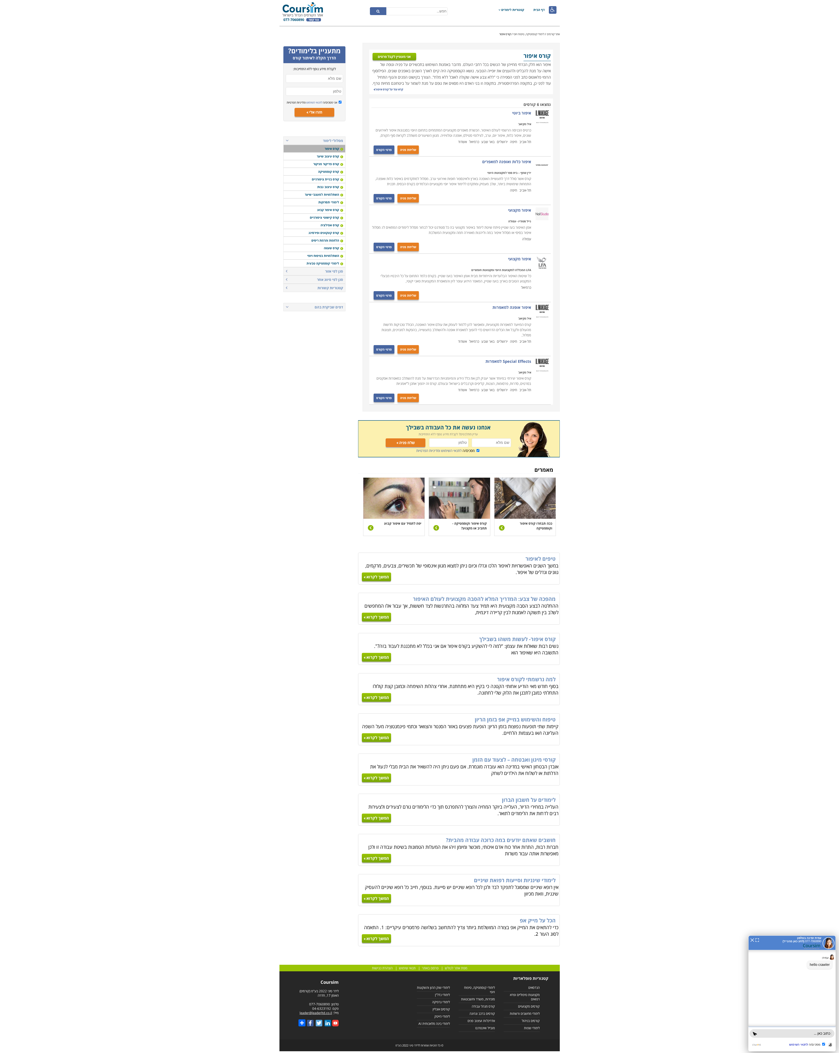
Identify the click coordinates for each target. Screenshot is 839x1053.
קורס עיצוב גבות (328, 187)
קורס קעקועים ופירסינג (324, 233)
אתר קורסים (553, 34)
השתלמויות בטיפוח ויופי (323, 256)
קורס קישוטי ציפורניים (324, 217)
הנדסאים (534, 987)
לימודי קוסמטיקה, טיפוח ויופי (528, 34)
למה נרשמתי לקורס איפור (526, 679)
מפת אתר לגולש (456, 968)
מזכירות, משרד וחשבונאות (478, 999)
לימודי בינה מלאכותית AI (434, 1023)
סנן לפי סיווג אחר (330, 279)
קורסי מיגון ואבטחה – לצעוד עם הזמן (514, 759)
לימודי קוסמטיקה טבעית (323, 263)
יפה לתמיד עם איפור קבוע (402, 523)
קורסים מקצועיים (529, 1006)
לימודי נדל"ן (442, 994)
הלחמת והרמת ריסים (325, 240)
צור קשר (314, 19)
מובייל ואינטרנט (485, 1028)
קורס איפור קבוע (328, 210)
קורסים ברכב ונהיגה (482, 1013)
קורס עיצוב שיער (328, 156)
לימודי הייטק (442, 1016)
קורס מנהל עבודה (483, 1006)
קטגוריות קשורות (330, 287)
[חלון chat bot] (792, 993)
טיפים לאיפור (540, 558)
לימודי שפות (532, 1028)
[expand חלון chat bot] (757, 939)
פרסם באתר (430, 968)
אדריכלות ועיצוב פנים (481, 1020)
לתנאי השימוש (314, 102)
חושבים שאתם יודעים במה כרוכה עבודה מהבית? (501, 840)
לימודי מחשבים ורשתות (525, 1013)
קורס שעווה (331, 248)
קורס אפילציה (330, 225)
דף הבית (539, 10)
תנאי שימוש (407, 968)
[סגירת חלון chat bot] (752, 939)
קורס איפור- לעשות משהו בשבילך (517, 639)
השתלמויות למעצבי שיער (322, 194)
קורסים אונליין (441, 1009)
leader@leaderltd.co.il (316, 1013)
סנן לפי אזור (334, 271)
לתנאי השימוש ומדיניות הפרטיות (439, 450)
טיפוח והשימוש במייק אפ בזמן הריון (515, 719)
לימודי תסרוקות (328, 202)
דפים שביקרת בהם (329, 307)
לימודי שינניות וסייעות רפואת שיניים (515, 880)
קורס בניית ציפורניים (325, 179)
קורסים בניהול (531, 1020)
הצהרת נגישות (382, 968)
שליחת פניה (408, 150)
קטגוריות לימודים (512, 10)
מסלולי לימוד (333, 140)
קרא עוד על (389, 89)
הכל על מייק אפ (538, 920)
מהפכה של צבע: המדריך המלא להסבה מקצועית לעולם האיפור (484, 598)
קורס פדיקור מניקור (326, 164)
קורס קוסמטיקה (328, 171)
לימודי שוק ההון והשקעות (433, 987)
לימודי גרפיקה (441, 1002)
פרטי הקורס (384, 150)
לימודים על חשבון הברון (529, 799)
